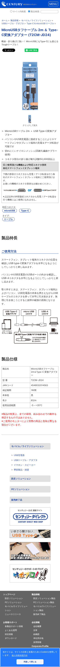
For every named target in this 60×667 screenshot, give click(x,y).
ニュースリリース (13, 614)
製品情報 (36, 594)
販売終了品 (16, 500)
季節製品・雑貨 (21, 470)
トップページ (9, 594)
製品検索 (35, 11)
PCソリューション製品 (43, 602)
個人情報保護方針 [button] (20, 655)
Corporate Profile (40, 646)
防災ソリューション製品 (44, 598)
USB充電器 (19, 455)
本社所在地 (38, 638)
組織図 (36, 634)
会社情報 (36, 622)
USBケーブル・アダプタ (26, 460)
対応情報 (9, 634)
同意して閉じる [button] (30, 662)
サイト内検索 (19, 11)
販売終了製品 (39, 614)
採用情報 (37, 642)
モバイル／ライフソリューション (27, 446)
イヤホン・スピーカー (25, 465)
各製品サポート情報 (14, 626)
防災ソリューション (21, 478)
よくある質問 (11, 630)
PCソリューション (20, 489)
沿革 (35, 630)
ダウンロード (11, 638)
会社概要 (37, 626)
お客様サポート (10, 622)
